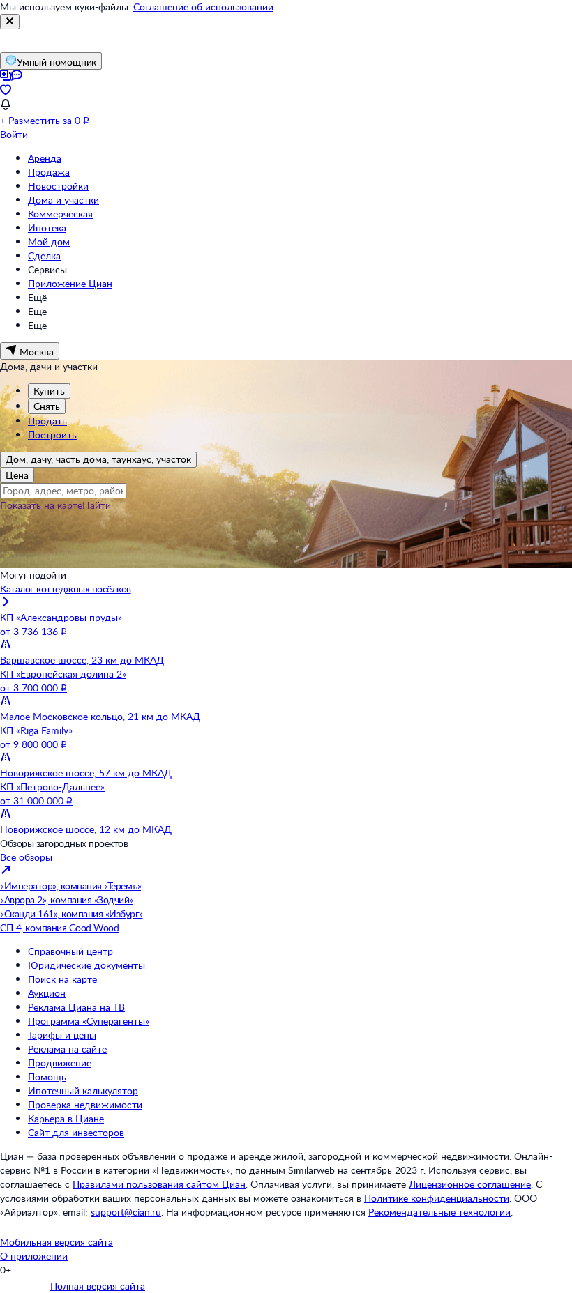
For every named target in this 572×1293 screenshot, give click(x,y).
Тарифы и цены (62, 1034)
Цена (17, 475)
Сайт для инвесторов (76, 1132)
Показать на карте (41, 505)
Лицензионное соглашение (470, 1184)
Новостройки (58, 185)
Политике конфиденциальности (436, 1197)
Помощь (47, 1076)
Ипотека (47, 227)
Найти (96, 505)
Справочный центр (70, 951)
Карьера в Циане (66, 1118)
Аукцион (47, 993)
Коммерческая (60, 213)
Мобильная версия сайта (56, 1241)
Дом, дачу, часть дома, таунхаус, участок (98, 459)
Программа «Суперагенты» (88, 1020)
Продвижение (59, 1062)
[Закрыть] (10, 21)
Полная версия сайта (97, 1285)
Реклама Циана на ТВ (76, 1006)
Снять (46, 406)
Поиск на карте (62, 979)
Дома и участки (63, 199)
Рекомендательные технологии (439, 1211)
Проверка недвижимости (85, 1104)
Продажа (49, 171)
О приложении (34, 1255)
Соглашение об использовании (203, 6)
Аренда (44, 158)
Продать (47, 420)
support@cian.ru (126, 1211)
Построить (52, 434)
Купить (49, 390)
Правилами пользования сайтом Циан (159, 1184)
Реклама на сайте (67, 1048)
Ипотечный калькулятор (83, 1090)
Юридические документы (86, 965)
